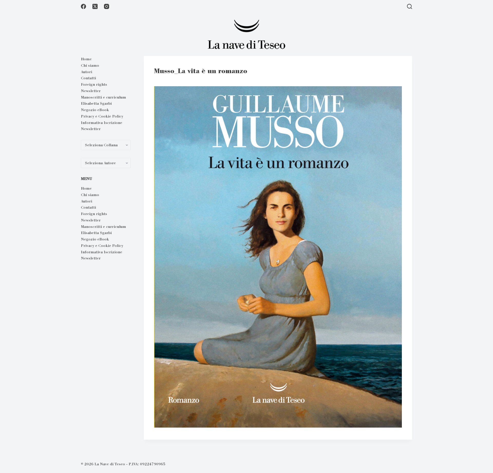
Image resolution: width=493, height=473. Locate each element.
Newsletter (91, 91)
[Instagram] (106, 6)
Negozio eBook (95, 110)
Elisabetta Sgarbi (96, 103)
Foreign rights (94, 84)
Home (86, 59)
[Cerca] (409, 6)
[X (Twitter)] (95, 6)
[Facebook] (83, 6)
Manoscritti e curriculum (103, 97)
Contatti (88, 78)
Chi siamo (90, 65)
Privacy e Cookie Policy (102, 116)
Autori (86, 72)
